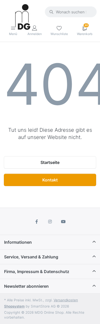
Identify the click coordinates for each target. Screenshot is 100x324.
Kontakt (50, 179)
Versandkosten (66, 300)
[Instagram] (50, 221)
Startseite (50, 162)
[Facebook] (37, 221)
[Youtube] (63, 221)
